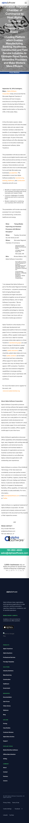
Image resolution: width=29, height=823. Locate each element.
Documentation (7, 697)
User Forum (6, 701)
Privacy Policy (7, 802)
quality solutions (11, 355)
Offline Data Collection (9, 754)
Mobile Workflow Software (10, 750)
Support (5, 741)
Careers (5, 780)
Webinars (5, 710)
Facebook (17, 808)
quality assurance (12, 350)
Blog (4, 714)
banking (4, 180)
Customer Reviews (8, 732)
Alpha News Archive (8, 736)
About (5, 767)
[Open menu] (25, 3)
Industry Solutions (8, 670)
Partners (5, 776)
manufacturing (19, 178)
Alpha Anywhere (7, 653)
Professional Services (9, 657)
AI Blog (5, 758)
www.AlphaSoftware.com (11, 495)
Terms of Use (15, 802)
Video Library (7, 706)
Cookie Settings (7, 808)
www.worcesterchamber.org (11, 391)
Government (6, 688)
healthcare (11, 180)
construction (21, 180)
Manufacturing (7, 675)
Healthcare (6, 683)
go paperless (13, 173)
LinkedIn (5, 815)
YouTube (11, 815)
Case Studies (6, 728)
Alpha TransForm (8, 648)
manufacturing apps (15, 343)
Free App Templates (8, 661)
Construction (6, 679)
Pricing (5, 723)
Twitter (5, 498)
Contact (5, 772)
